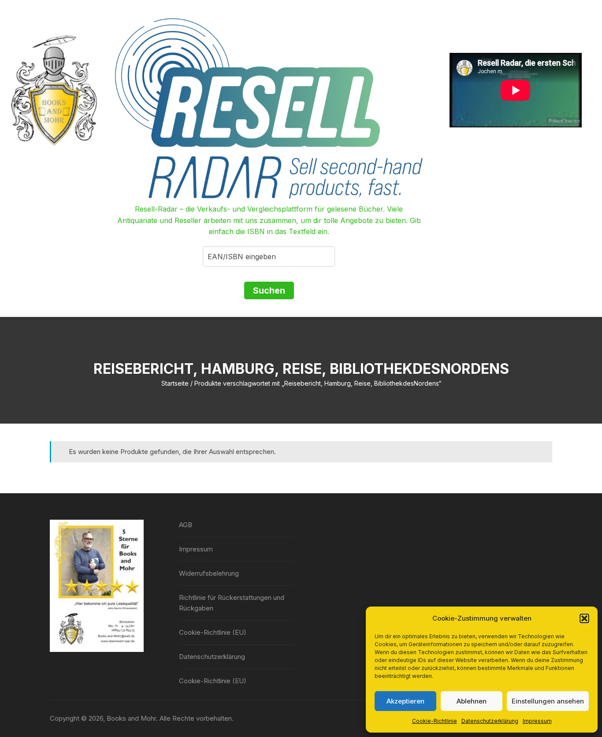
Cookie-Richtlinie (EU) (212, 632)
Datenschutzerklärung (489, 721)
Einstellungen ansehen (548, 701)
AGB (185, 525)
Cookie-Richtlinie (434, 721)
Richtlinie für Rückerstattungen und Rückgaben (231, 602)
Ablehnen (472, 701)
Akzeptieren (405, 701)
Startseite (175, 383)
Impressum (537, 721)
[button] (584, 618)
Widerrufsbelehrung (209, 573)
